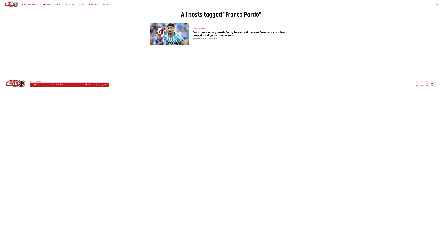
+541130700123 (55, 85)
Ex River (106, 4)
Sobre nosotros (35, 81)
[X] (422, 84)
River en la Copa (44, 4)
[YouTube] (432, 84)
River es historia (79, 4)
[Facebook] (417, 84)
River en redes (95, 4)
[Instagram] (427, 84)
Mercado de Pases (62, 4)
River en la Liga (28, 4)
